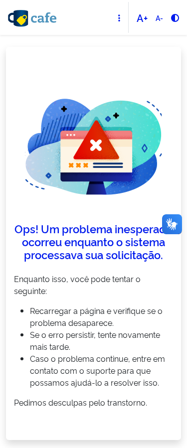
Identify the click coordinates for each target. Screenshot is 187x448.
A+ (142, 17)
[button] (119, 18)
